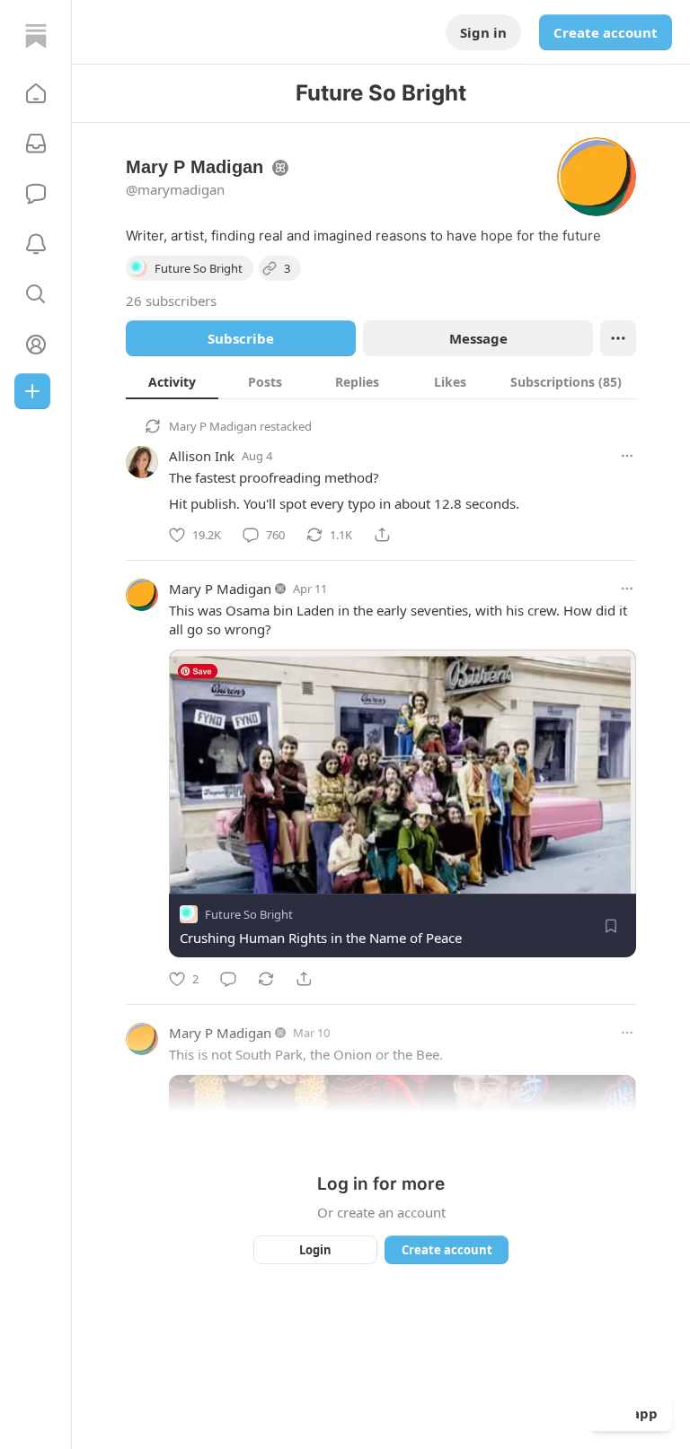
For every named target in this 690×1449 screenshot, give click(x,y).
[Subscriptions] (36, 143)
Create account (605, 32)
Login (315, 1250)
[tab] (172, 381)
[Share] (382, 534)
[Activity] (36, 244)
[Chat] (36, 193)
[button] (36, 93)
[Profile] (36, 344)
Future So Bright (249, 914)
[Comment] (228, 979)
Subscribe (241, 338)
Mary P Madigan (213, 426)
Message (478, 338)
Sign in (483, 32)
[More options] (627, 455)
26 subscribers (171, 301)
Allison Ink (201, 456)
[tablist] (381, 381)
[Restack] (266, 979)
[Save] (611, 926)
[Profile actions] (618, 338)
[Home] (36, 35)
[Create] (32, 391)
